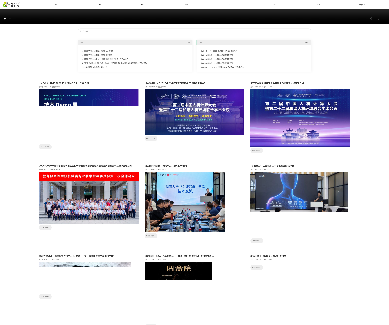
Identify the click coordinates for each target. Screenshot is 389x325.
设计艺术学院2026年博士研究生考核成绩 (97, 55)
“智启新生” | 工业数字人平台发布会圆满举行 (272, 165)
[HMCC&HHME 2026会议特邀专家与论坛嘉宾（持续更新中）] (194, 134)
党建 (274, 5)
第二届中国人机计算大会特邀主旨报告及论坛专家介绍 (277, 83)
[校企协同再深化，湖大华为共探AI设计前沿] (185, 231)
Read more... (45, 147)
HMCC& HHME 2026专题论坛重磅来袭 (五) (217, 55)
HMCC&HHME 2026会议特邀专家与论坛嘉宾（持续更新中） (223, 67)
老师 (186, 5)
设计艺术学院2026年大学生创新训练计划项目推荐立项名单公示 (105, 59)
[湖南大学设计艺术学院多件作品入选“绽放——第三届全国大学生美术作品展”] (85, 292)
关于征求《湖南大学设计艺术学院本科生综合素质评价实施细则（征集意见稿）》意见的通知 (114, 63)
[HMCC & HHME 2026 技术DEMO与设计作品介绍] (89, 142)
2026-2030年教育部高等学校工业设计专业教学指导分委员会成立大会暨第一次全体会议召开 (85, 165)
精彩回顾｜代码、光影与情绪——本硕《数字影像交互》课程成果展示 (179, 256)
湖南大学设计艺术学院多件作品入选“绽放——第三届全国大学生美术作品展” (76, 256)
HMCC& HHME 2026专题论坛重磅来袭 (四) (217, 59)
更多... (188, 42)
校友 (318, 5)
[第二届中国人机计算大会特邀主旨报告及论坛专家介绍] (300, 146)
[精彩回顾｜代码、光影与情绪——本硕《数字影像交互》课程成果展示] (178, 322)
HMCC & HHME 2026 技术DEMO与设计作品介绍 (219, 51)
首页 (55, 5)
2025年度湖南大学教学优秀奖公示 (94, 67)
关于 (99, 5)
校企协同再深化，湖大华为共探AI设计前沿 (166, 165)
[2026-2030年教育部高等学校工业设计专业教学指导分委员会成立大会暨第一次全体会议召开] (89, 223)
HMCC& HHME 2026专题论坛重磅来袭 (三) (217, 63)
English (362, 5)
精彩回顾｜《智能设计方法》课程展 (268, 256)
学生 (230, 5)
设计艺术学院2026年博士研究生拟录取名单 (97, 51)
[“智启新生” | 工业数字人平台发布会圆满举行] (299, 236)
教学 (142, 5)
